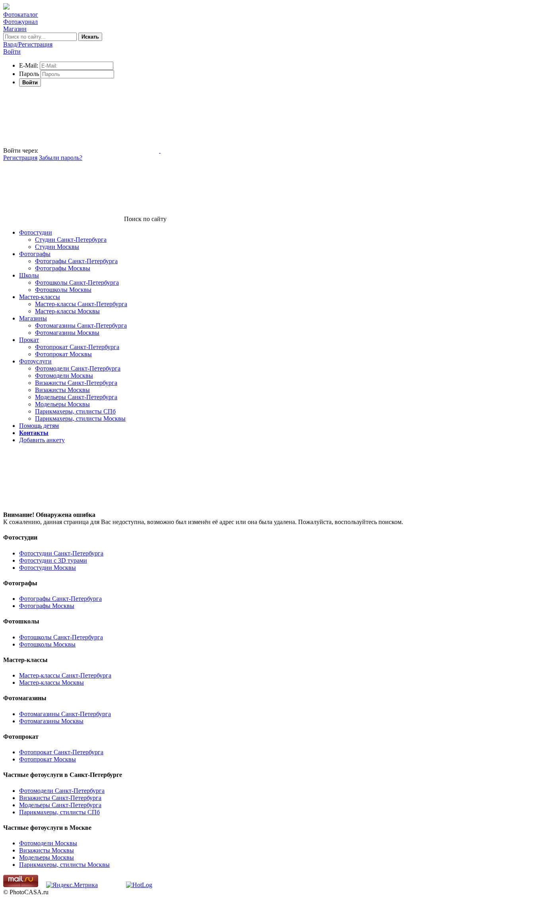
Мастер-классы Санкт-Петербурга (81, 304)
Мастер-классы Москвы (67, 311)
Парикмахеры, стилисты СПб (75, 411)
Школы (29, 275)
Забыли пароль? (60, 157)
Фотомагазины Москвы (67, 332)
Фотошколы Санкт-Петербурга (77, 282)
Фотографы (34, 253)
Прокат (29, 339)
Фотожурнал (20, 21)
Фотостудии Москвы (47, 567)
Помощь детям (39, 425)
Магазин (15, 28)
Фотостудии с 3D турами (53, 560)
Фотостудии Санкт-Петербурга (61, 553)
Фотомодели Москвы (64, 375)
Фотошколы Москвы (63, 289)
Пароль (29, 73)
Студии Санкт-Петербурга (71, 239)
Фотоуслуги (35, 361)
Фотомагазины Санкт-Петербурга (81, 325)
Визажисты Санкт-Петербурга (76, 382)
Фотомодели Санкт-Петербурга (77, 368)
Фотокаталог (20, 14)
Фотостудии (35, 232)
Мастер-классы (39, 296)
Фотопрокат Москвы (63, 354)
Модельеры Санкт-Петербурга (76, 397)
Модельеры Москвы (62, 404)
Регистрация (20, 157)
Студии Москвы (57, 246)
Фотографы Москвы (62, 268)
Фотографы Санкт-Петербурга (76, 261)
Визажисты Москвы (62, 389)
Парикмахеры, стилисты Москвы (80, 418)
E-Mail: (28, 65)
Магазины (33, 318)
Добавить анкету (42, 440)
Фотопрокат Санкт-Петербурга (77, 347)
